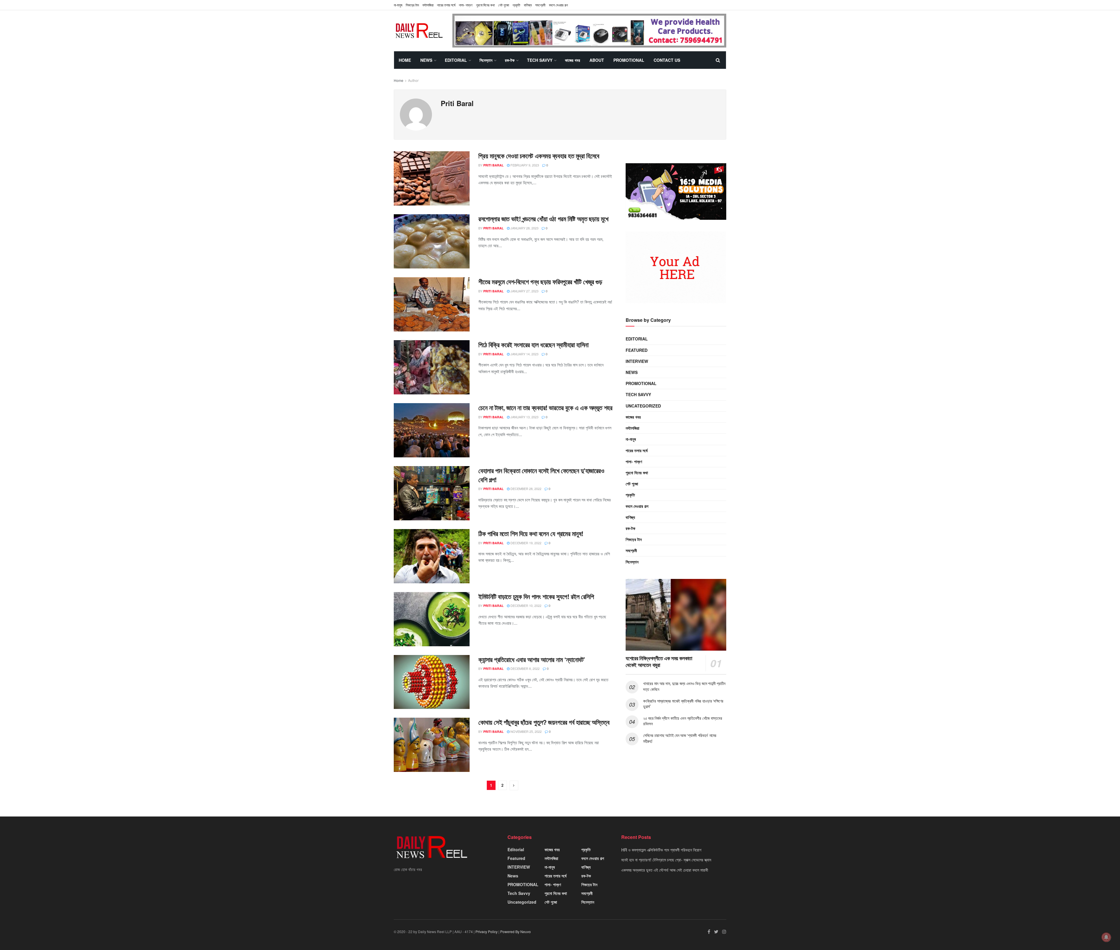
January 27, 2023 (524, 291)
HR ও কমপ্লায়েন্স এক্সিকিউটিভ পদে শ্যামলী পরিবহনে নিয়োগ (661, 850)
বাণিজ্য (528, 4)
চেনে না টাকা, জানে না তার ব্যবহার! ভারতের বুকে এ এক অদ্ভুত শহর (545, 407)
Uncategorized (643, 406)
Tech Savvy (539, 60)
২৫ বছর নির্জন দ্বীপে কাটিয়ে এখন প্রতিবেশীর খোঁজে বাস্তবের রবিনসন (682, 721)
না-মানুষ (398, 4)
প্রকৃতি (516, 4)
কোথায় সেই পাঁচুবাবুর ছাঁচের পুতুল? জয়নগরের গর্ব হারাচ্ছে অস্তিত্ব (543, 722)
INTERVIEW (637, 361)
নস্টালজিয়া (427, 4)
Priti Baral (493, 165)
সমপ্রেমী (540, 4)
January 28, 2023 (524, 228)
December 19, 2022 (525, 542)
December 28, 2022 (525, 488)
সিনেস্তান (486, 60)
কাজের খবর (572, 60)
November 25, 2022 (526, 731)
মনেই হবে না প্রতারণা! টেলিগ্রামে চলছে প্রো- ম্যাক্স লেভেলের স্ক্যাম (666, 860)
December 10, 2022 (525, 605)
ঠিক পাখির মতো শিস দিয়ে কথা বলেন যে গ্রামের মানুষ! (530, 533)
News (426, 60)
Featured (637, 350)
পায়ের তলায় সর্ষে (637, 450)
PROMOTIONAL (628, 60)
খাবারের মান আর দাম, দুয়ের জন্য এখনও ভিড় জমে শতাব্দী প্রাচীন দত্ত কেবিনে (684, 686)
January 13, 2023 (524, 417)
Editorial (456, 60)
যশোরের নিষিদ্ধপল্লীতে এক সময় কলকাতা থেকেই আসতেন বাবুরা (659, 661)
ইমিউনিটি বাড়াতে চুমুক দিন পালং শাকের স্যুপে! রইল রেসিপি (536, 596)
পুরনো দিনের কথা (485, 4)
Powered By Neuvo (515, 931)
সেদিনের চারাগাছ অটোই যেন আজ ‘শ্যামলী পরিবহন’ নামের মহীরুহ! (679, 738)
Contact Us (667, 60)
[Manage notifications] (1106, 937)
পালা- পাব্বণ (466, 4)
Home (405, 60)
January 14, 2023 (524, 354)
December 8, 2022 (525, 668)
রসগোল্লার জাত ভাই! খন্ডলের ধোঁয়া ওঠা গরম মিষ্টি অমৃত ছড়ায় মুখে (543, 218)
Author (413, 80)
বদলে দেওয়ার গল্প (558, 4)
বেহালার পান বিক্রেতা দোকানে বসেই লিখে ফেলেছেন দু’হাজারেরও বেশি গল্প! (541, 475)
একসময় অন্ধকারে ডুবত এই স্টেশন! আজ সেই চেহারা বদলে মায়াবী (664, 870)
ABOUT (596, 60)
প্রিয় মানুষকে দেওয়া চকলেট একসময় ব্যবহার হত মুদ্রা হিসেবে (538, 155)
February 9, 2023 (524, 165)
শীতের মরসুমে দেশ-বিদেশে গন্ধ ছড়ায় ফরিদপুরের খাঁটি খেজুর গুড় (540, 281)
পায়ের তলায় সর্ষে (446, 4)
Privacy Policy (486, 931)
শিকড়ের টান (412, 4)
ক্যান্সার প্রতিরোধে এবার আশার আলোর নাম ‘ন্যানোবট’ (531, 659)
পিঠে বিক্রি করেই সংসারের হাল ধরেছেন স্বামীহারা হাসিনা (533, 344)
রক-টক (509, 60)
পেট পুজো (503, 4)
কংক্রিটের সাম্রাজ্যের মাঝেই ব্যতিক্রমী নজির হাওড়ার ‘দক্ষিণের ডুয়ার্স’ (683, 704)
